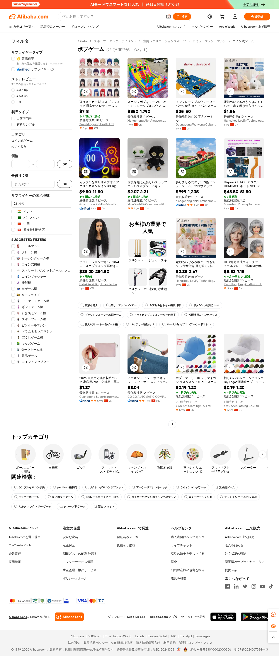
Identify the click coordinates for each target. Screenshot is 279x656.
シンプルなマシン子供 (32, 487)
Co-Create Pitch (20, 545)
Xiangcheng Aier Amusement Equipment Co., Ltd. (148, 120)
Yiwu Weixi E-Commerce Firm (147, 204)
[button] (168, 16)
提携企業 (231, 570)
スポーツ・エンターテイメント (115, 41)
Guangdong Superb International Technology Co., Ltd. (99, 396)
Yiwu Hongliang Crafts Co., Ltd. (244, 284)
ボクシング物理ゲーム (206, 305)
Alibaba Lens (18, 617)
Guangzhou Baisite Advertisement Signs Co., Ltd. (99, 204)
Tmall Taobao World (118, 636)
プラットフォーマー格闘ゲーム (103, 314)
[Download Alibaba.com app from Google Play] (255, 616)
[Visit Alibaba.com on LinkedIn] (236, 586)
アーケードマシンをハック (152, 487)
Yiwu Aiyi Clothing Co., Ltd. (193, 406)
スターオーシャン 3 (200, 496)
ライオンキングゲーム (193, 487)
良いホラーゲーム (62, 496)
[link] (273, 614)
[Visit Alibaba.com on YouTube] (262, 586)
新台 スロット (106, 506)
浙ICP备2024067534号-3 (251, 649)
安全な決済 (70, 537)
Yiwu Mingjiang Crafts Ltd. (96, 124)
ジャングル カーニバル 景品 (240, 496)
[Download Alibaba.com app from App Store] (223, 616)
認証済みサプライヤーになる (245, 562)
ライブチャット (181, 545)
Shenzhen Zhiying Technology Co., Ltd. (244, 204)
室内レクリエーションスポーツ (164, 41)
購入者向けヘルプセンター (189, 537)
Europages (203, 636)
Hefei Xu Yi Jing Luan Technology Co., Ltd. (99, 284)
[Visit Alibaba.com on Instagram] (253, 586)
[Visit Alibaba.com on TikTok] (271, 586)
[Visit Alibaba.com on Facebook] (227, 586)
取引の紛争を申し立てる (187, 553)
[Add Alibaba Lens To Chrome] (69, 616)
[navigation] (41, 233)
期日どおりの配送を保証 (79, 553)
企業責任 (15, 553)
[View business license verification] (179, 649)
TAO (173, 636)
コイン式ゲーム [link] (243, 41)
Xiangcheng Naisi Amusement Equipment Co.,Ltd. (196, 201)
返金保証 (69, 545)
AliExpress (77, 636)
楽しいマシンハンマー (124, 305)
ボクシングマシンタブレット (107, 487)
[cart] (223, 17)
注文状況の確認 (235, 553)
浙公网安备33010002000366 (210, 649)
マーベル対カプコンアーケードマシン (189, 324)
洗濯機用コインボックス (203, 314)
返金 (174, 562)
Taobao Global (157, 636)
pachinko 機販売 (67, 487)
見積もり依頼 (126, 545)
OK (65, 164)
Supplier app (136, 617)
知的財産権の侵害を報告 (187, 570)
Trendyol (186, 636)
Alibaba (82, 41)
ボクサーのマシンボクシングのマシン (153, 496)
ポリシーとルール (75, 578)
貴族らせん (91, 305)
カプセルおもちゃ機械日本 (165, 305)
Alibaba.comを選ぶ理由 (25, 537)
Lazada (139, 636)
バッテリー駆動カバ (142, 324)
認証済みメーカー (129, 537)
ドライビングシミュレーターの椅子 (155, 314)
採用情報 (15, 562)
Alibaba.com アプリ (164, 617)
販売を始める (234, 545)
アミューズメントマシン (209, 41)
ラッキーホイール (29, 496)
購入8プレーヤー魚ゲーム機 (101, 324)
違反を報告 (178, 578)
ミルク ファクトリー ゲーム (35, 506)
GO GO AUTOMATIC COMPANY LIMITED (148, 396)
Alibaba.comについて (24, 528)
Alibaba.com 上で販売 (239, 537)
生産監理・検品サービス (79, 570)
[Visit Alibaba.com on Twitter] (245, 586)
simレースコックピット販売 (102, 496)
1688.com (94, 636)
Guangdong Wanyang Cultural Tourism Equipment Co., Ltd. (196, 124)
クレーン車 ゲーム (74, 506)
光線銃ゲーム (227, 487)
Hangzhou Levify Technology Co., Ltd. (244, 120)
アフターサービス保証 (78, 562)
